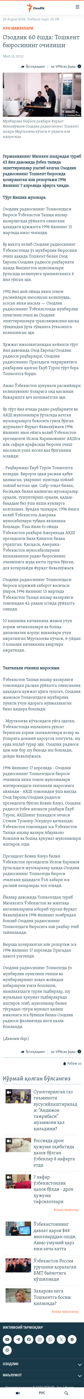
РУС (42, 1393)
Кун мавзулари (18, 29)
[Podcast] (7, 1350)
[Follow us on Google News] (72, 1339)
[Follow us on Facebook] (28, 1339)
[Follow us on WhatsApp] (50, 1339)
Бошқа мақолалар (65, 1312)
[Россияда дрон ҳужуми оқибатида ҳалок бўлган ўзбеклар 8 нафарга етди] (18, 1145)
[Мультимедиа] (18, 1393)
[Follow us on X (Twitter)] (61, 1339)
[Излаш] (66, 1393)
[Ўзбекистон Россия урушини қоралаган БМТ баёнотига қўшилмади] (18, 1265)
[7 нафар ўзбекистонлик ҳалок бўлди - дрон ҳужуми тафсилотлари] (18, 1181)
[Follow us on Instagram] (39, 1339)
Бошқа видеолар (66, 1210)
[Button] (33, 67)
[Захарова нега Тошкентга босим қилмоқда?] (18, 1295)
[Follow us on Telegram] (18, 1339)
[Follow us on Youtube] (7, 1339)
